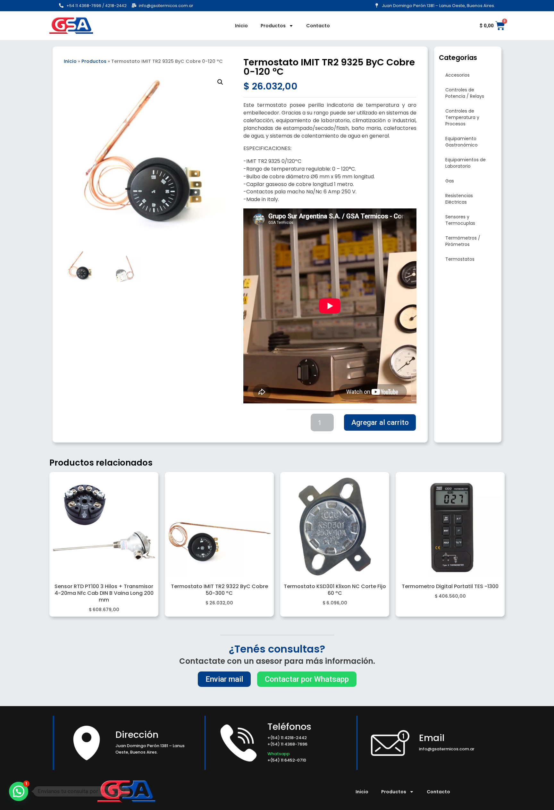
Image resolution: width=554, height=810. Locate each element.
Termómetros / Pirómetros (462, 241)
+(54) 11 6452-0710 (287, 760)
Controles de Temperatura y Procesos (462, 117)
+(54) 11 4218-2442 (287, 737)
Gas (449, 181)
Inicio (241, 25)
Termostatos (459, 259)
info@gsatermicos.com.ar (446, 749)
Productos (273, 25)
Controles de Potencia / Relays (464, 93)
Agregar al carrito (380, 422)
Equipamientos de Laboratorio (465, 162)
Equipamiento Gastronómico (461, 141)
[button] (220, 82)
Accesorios (457, 75)
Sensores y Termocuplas (460, 220)
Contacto (318, 25)
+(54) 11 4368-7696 (287, 744)
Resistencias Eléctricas (459, 198)
